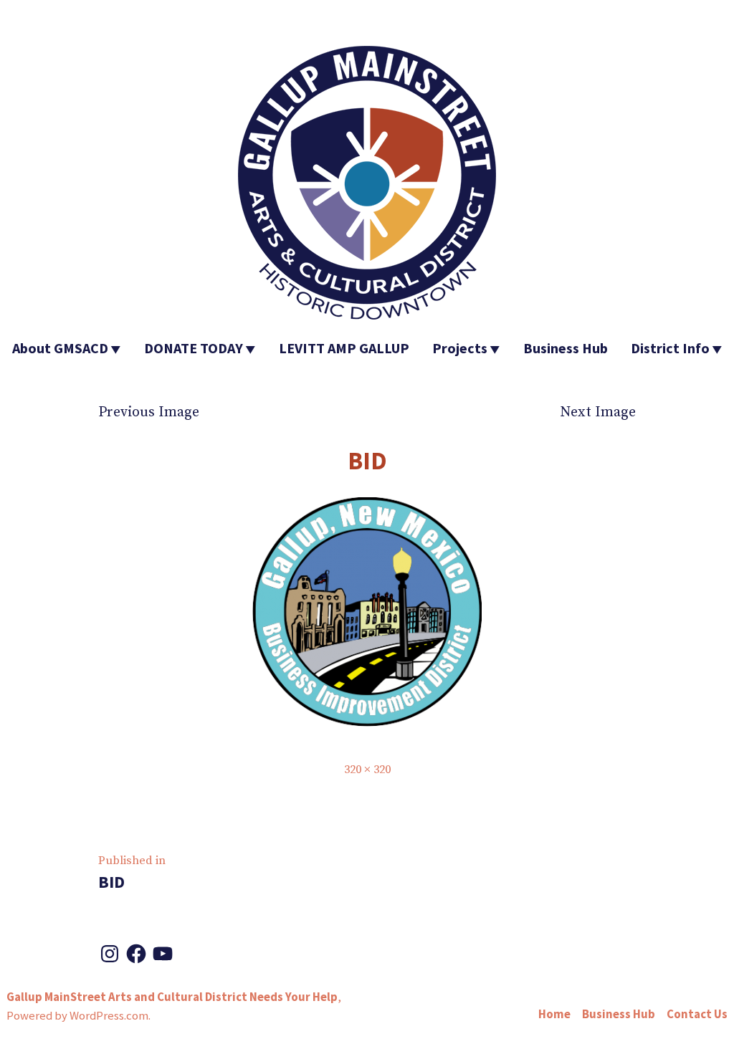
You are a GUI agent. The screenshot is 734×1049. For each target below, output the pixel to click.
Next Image (598, 412)
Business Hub (565, 348)
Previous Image (148, 412)
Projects (459, 348)
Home (554, 1014)
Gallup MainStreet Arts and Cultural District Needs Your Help (172, 997)
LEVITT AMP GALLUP (344, 348)
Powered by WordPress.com (77, 1015)
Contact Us (697, 1014)
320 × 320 (367, 769)
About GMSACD (60, 348)
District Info (670, 348)
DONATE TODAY (193, 348)
